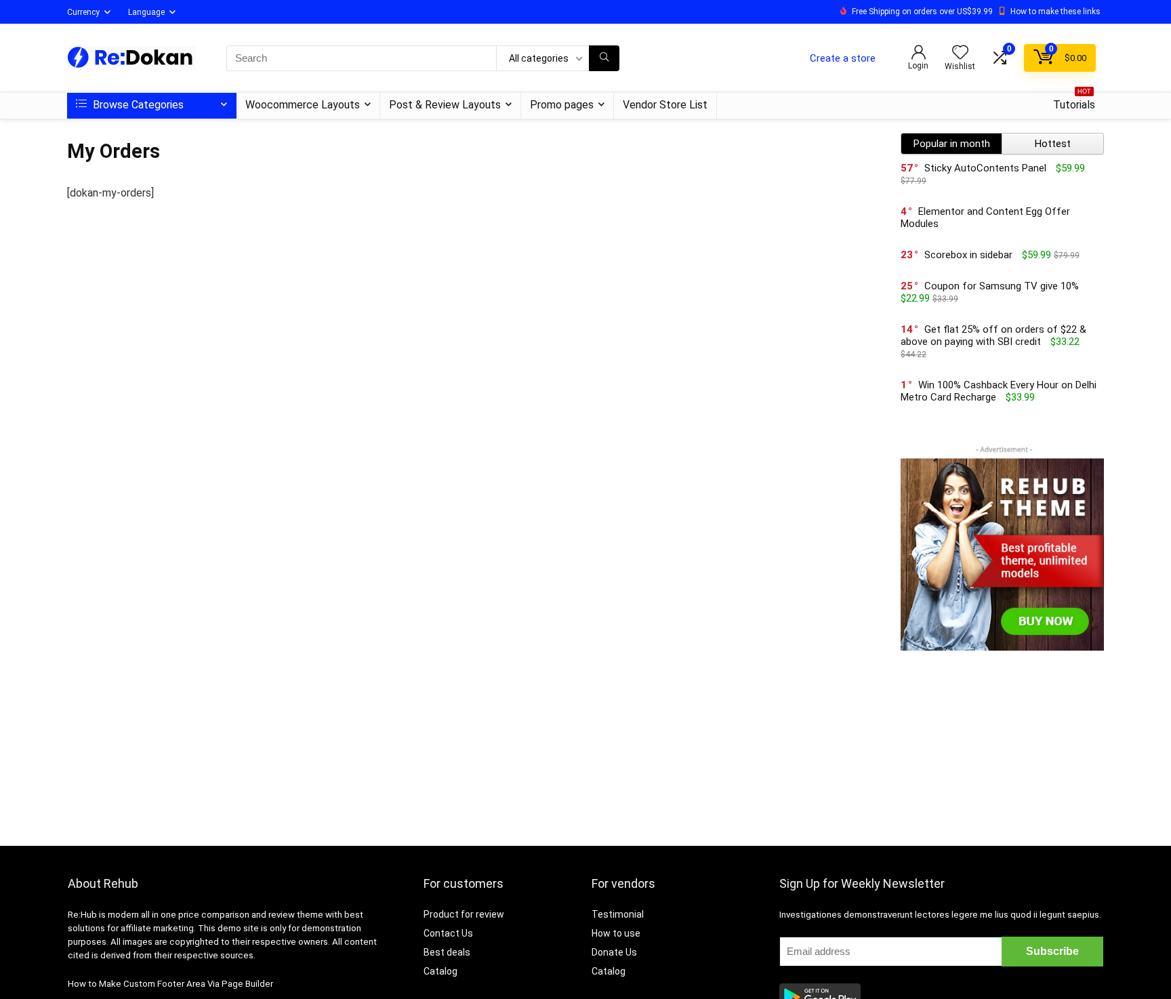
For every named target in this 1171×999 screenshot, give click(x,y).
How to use (616, 933)
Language (146, 12)
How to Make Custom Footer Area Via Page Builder (170, 984)
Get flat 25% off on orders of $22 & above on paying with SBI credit (993, 335)
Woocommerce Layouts (302, 104)
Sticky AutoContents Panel (985, 168)
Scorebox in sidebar (968, 255)
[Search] (604, 58)
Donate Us (614, 952)
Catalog (440, 971)
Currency (83, 12)
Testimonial (618, 914)
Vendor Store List (665, 104)
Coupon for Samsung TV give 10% (1001, 286)
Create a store (843, 58)
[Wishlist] (960, 53)
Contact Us (448, 933)
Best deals (447, 952)
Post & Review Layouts (445, 104)
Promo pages (562, 104)
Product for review (464, 914)
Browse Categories (137, 104)
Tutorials (1074, 102)
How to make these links (1055, 11)
